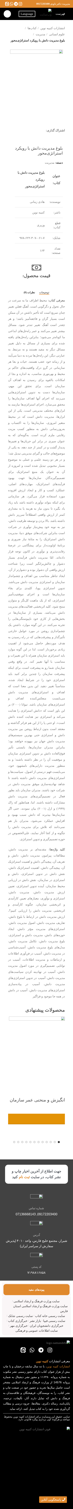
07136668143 (26, 1214)
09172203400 (43, 3)
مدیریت (40, 34)
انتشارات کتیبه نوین (52, 28)
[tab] (44, 292)
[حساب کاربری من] (7, 14)
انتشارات (64, 1366)
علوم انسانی (56, 34)
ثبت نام (24, 1177)
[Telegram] (16, 4)
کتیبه (55, 1366)
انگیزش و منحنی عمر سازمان (37, 1099)
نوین (49, 1366)
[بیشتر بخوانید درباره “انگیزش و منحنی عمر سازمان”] (36, 1119)
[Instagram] (20, 4)
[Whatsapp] (11, 4)
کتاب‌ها (31, 28)
